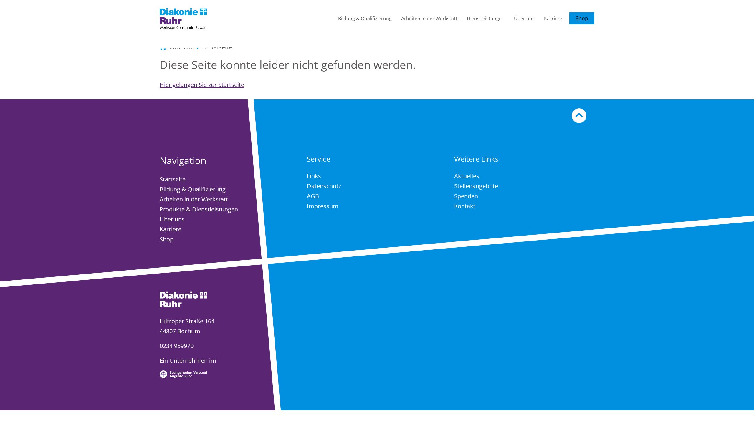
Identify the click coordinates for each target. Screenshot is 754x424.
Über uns (524, 18)
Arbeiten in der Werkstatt (429, 18)
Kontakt (464, 206)
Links (314, 176)
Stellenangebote (476, 186)
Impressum (322, 206)
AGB (313, 196)
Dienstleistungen (486, 18)
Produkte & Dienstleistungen (199, 209)
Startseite (173, 179)
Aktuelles (466, 176)
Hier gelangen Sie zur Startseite (202, 85)
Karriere (553, 18)
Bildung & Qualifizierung (365, 18)
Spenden (466, 196)
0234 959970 (177, 346)
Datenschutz (324, 186)
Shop (582, 18)
